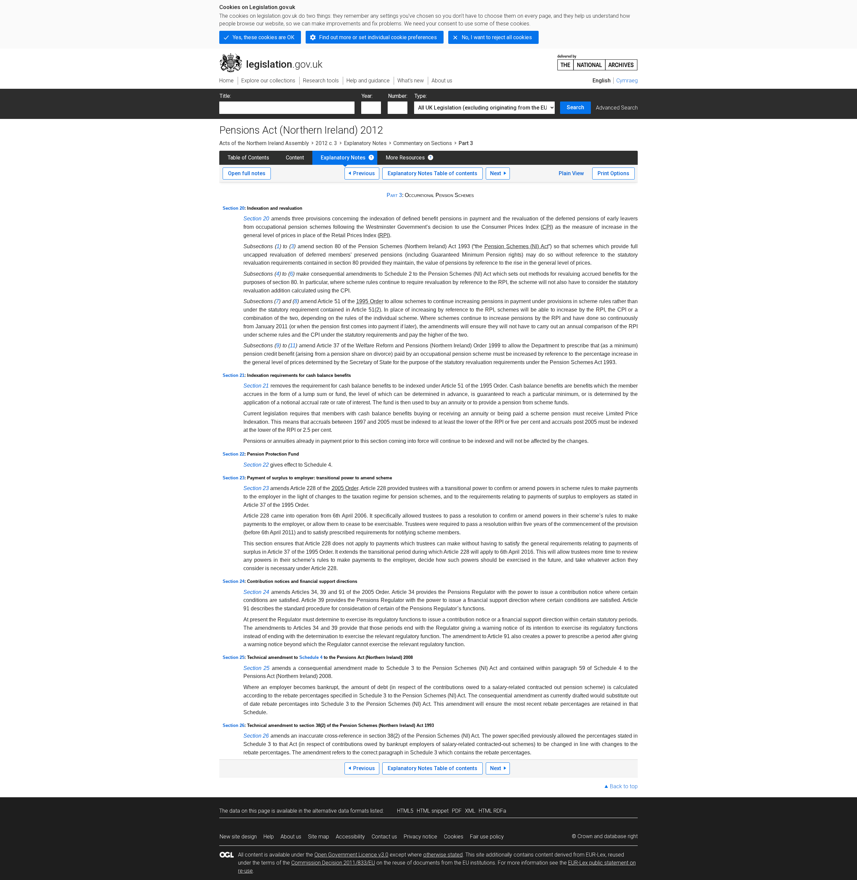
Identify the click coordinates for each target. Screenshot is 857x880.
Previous (364, 173)
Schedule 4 (310, 657)
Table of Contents (248, 157)
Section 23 (233, 477)
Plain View (571, 173)
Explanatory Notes (365, 143)
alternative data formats (340, 811)
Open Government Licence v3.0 (351, 855)
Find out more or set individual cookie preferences (378, 37)
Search (575, 107)
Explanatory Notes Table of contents (432, 173)
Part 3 (394, 195)
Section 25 (233, 657)
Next (495, 173)
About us (291, 836)
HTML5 (405, 811)
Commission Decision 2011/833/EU (333, 863)
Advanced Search (617, 108)
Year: (367, 96)
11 (293, 345)
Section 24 (233, 581)
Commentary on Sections (422, 143)
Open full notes (246, 173)
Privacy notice (420, 836)
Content (295, 157)
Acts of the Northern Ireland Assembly (264, 143)
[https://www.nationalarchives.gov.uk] (597, 60)
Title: (225, 96)
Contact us (384, 836)
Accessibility (350, 836)
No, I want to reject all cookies (497, 37)
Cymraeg (627, 80)
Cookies (453, 836)
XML (470, 811)
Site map (318, 836)
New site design (238, 836)
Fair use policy (487, 836)
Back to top (624, 786)
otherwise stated (443, 855)
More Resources (405, 157)
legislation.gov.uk (275, 56)
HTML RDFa (492, 811)
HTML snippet (433, 811)
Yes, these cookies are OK (263, 37)
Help (268, 836)
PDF (457, 811)
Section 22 (233, 454)
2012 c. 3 (326, 143)
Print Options (613, 173)
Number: (397, 96)
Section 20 (233, 208)
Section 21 (233, 375)
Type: (420, 96)
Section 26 (233, 725)
